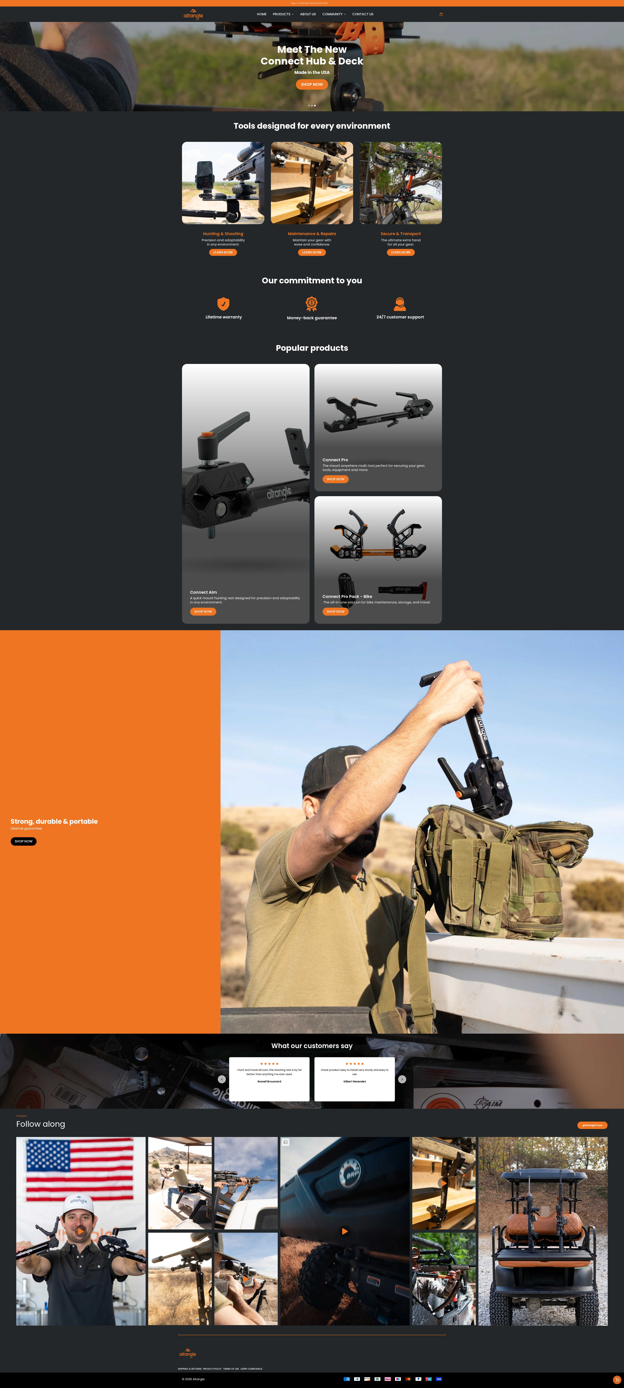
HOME (261, 14)
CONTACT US (362, 14)
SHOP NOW (312, 84)
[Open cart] (617, 1380)
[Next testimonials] (402, 1079)
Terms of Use (231, 1368)
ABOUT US (308, 14)
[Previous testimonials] (222, 1079)
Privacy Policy (212, 1368)
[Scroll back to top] (617, 1370)
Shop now (203, 611)
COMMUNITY (332, 14)
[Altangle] (193, 14)
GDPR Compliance (251, 1368)
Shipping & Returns (190, 1368)
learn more (223, 252)
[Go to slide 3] (315, 105)
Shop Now (23, 841)
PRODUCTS (281, 14)
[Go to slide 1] (309, 105)
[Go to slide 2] (312, 105)
